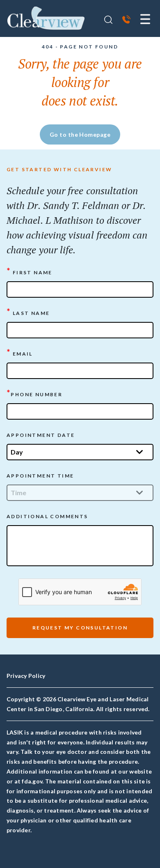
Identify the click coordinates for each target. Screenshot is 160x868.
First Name (30, 271)
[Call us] (126, 20)
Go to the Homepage (80, 134)
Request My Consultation (80, 628)
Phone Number (34, 393)
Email (20, 353)
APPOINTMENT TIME (40, 476)
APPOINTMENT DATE (41, 435)
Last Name (28, 312)
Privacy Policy (26, 675)
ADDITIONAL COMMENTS (47, 516)
